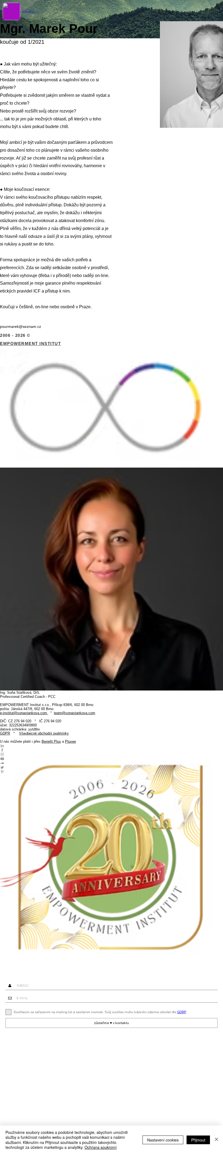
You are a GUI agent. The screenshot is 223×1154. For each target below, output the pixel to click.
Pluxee (70, 741)
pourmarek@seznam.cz (20, 326)
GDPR (5, 733)
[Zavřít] (216, 1140)
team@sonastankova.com (74, 713)
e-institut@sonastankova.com (23, 713)
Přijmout (198, 1140)
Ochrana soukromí (101, 1147)
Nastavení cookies (163, 1140)
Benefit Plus (51, 741)
